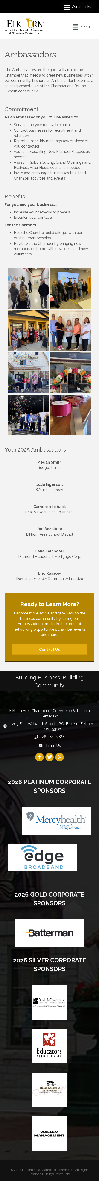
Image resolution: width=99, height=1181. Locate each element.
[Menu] (77, 7)
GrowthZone (62, 1174)
